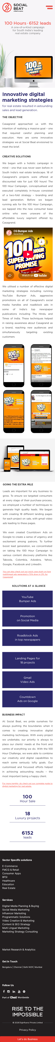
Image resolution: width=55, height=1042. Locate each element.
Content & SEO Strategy (16, 924)
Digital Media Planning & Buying (20, 905)
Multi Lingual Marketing (15, 927)
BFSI (4, 877)
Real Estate (8, 888)
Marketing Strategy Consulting (20, 931)
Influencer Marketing (14, 913)
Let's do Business (28, 1039)
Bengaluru (7, 967)
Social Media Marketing (15, 909)
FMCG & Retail (10, 869)
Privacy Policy (27, 1030)
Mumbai (38, 967)
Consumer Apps (11, 873)
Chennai (18, 967)
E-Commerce (10, 866)
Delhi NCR (28, 967)
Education (8, 884)
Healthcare (8, 880)
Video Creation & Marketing (18, 920)
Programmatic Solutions (16, 916)
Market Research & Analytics (18, 949)
